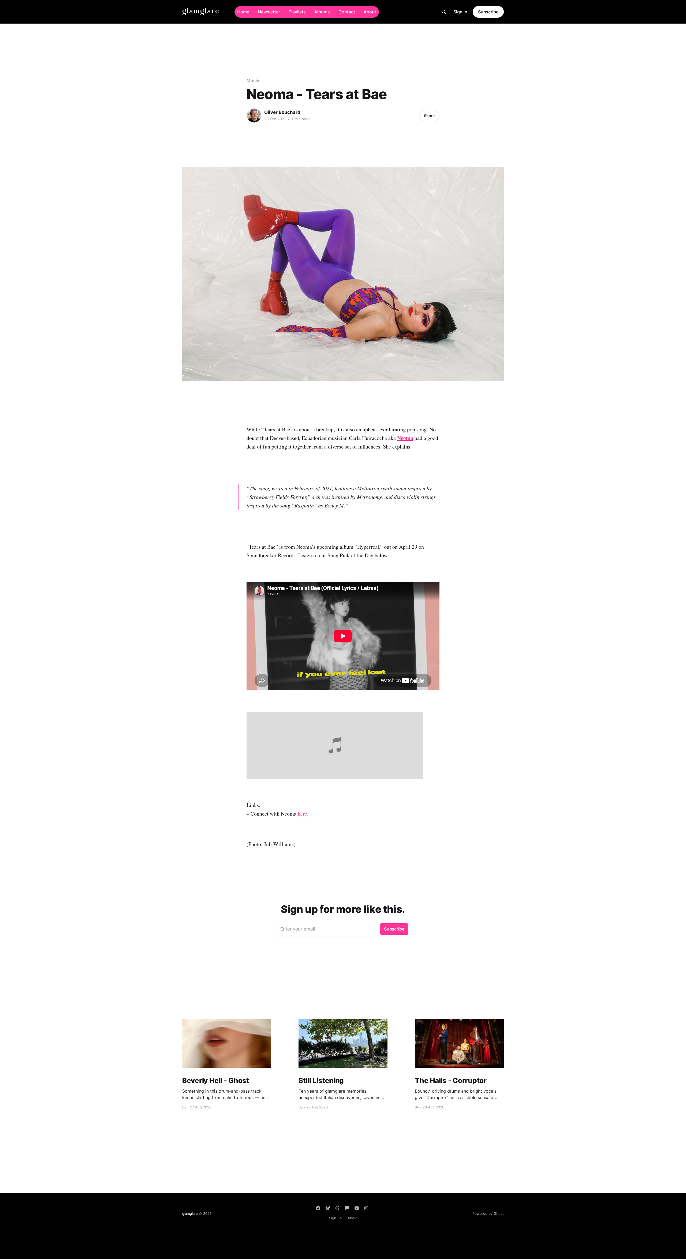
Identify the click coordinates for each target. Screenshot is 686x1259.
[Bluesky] (328, 1208)
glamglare (200, 11)
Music (253, 80)
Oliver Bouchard (282, 112)
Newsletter (269, 11)
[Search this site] (443, 12)
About (370, 11)
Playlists (297, 11)
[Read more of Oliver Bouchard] (254, 115)
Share (429, 115)
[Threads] (337, 1208)
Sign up (335, 1218)
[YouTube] (357, 1208)
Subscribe (488, 11)
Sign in (460, 11)
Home (243, 11)
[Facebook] (318, 1208)
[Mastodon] (347, 1208)
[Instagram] (366, 1208)
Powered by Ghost (488, 1213)
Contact (346, 11)
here (302, 813)
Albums (322, 11)
